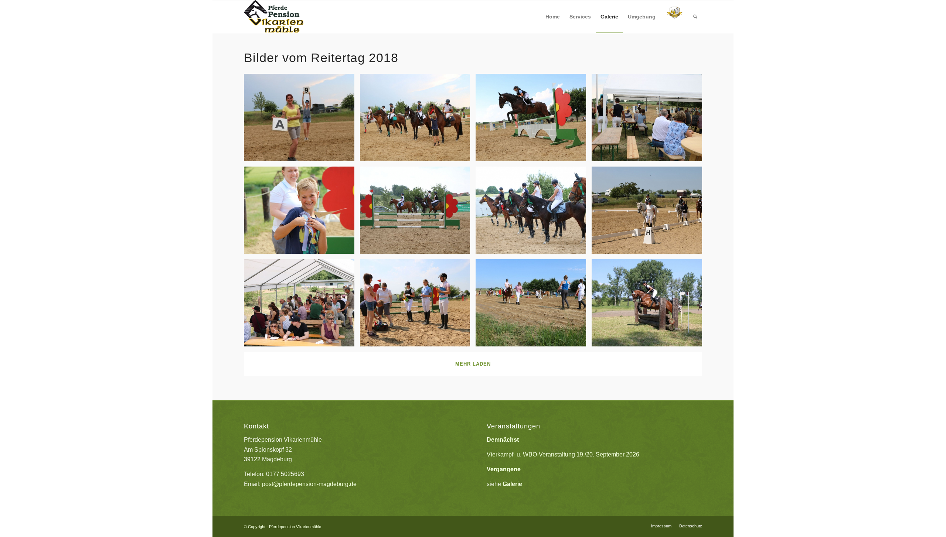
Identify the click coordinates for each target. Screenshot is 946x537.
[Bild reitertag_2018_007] (650, 305)
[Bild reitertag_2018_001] (650, 213)
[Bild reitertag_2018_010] (302, 305)
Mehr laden (473, 364)
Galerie (512, 484)
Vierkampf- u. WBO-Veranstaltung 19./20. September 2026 (563, 454)
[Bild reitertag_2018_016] (418, 120)
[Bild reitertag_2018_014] (650, 120)
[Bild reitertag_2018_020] (534, 120)
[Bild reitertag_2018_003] (534, 305)
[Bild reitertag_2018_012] (418, 213)
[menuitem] (553, 16)
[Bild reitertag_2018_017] (302, 120)
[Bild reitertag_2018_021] (302, 213)
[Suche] (695, 16)
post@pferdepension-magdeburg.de (309, 484)
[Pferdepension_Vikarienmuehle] (274, 16)
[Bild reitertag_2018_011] (534, 213)
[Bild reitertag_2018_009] (418, 305)
